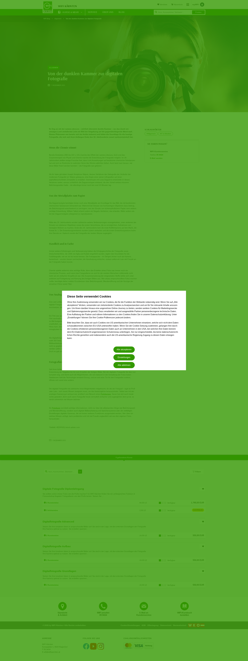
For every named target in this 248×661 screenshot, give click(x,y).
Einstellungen (124, 357)
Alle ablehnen (124, 365)
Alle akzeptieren (124, 350)
